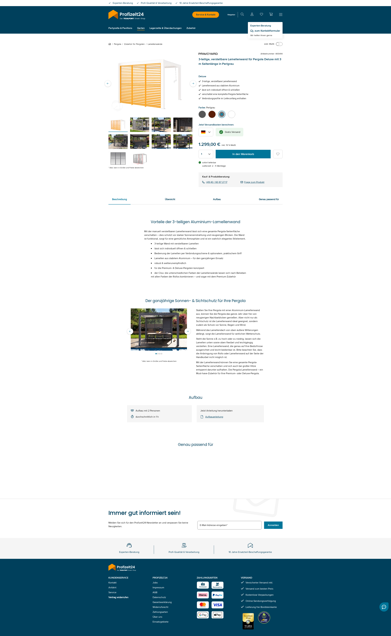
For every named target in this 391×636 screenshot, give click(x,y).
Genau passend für (269, 199)
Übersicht (170, 199)
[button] (271, 14)
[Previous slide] (108, 83)
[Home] (110, 44)
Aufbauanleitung (214, 416)
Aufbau (217, 199)
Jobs (155, 582)
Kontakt (112, 582)
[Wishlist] (261, 15)
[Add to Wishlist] (278, 154)
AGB (155, 592)
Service (112, 592)
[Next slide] (193, 83)
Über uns (157, 617)
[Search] (242, 15)
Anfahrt (112, 587)
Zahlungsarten (160, 612)
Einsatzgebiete (160, 621)
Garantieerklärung (162, 602)
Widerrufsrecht (160, 607)
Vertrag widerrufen (118, 597)
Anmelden (273, 525)
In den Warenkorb (243, 154)
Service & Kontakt (205, 14)
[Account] (252, 15)
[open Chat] (384, 607)
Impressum (158, 587)
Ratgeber (231, 14)
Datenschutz (159, 597)
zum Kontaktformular (267, 31)
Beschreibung (119, 199)
